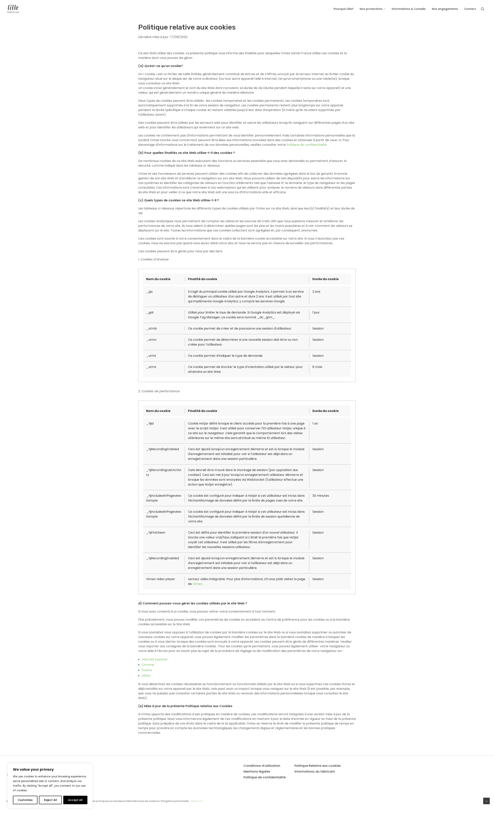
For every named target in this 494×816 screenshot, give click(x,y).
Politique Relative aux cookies (317, 765)
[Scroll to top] (486, 800)
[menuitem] (343, 9)
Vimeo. (198, 584)
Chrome (148, 665)
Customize (25, 800)
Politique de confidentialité (307, 144)
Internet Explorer (155, 659)
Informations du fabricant (314, 771)
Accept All (75, 800)
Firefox (147, 670)
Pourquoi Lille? (344, 9)
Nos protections (371, 9)
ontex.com (196, 801)
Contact (470, 9)
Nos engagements (445, 9)
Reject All (50, 800)
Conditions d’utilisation (262, 765)
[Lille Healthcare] (13, 9)
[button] (484, 9)
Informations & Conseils (409, 9)
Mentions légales (257, 771)
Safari (146, 675)
